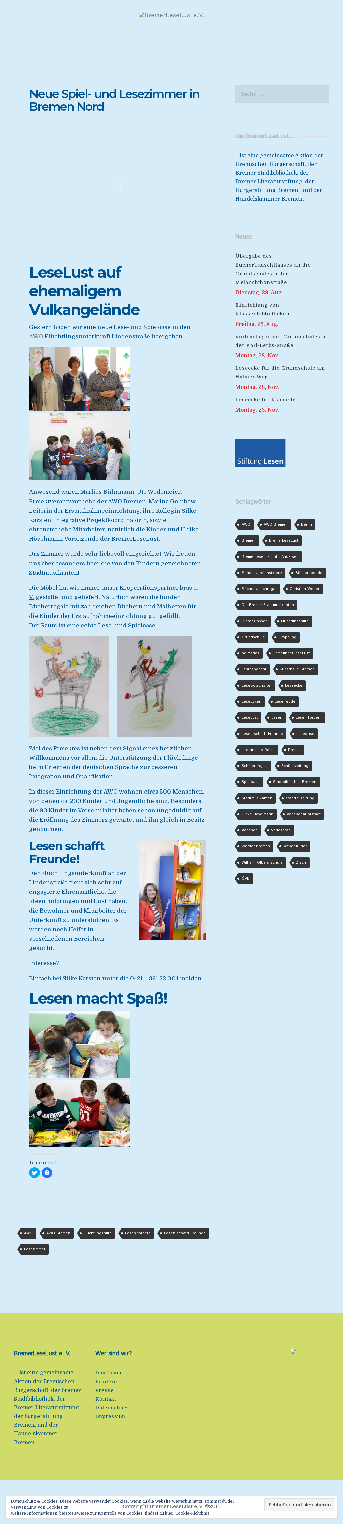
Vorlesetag (281, 830)
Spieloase (251, 782)
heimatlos (250, 653)
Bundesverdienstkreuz (262, 573)
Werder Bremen (256, 846)
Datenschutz (111, 1407)
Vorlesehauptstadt (304, 814)
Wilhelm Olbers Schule (262, 862)
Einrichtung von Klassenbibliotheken (262, 309)
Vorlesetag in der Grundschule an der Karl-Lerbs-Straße (280, 341)
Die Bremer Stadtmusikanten (268, 605)
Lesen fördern (138, 1233)
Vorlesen (250, 830)
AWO (36, 336)
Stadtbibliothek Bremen (294, 782)
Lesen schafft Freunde (185, 1233)
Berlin (306, 524)
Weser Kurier (295, 846)
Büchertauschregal (259, 589)
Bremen (249, 540)
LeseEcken (251, 701)
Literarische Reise (258, 750)
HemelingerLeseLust (291, 653)
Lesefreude (285, 701)
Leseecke (293, 685)
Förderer (107, 1381)
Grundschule (253, 637)
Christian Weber (304, 589)
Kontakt (105, 1399)
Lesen (276, 717)
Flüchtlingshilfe (98, 1233)
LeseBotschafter (257, 685)
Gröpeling (287, 637)
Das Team (108, 1372)
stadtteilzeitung (300, 798)
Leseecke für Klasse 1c (265, 399)
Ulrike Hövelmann (257, 814)
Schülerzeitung (294, 766)
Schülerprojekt (255, 766)
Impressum (110, 1416)
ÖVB (246, 878)
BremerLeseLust (283, 540)
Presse (294, 750)
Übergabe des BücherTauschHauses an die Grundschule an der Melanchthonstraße (273, 269)
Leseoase (305, 734)
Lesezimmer (34, 1249)
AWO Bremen (58, 1233)
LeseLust (250, 717)
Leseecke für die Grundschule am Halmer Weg (280, 372)
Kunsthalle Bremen (297, 669)
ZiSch (301, 862)
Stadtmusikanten (257, 798)
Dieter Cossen (255, 621)
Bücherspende (308, 573)
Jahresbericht (254, 669)
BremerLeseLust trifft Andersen (270, 557)
